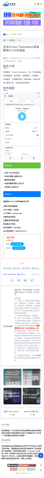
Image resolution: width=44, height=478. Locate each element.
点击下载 (18, 244)
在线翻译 (8, 268)
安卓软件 (17, 268)
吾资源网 (32, 465)
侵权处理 (14, 469)
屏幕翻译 (27, 268)
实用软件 (12, 40)
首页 (4, 40)
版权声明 (22, 469)
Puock (26, 473)
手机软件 (22, 274)
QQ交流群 (31, 469)
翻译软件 (36, 268)
